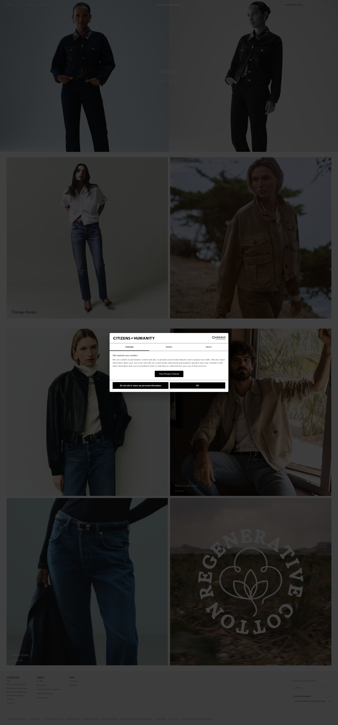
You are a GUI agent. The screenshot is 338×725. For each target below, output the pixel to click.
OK (197, 385)
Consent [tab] (129, 347)
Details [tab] (169, 347)
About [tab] (209, 347)
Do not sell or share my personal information (140, 385)
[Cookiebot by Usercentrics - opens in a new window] (214, 338)
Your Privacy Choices (169, 374)
